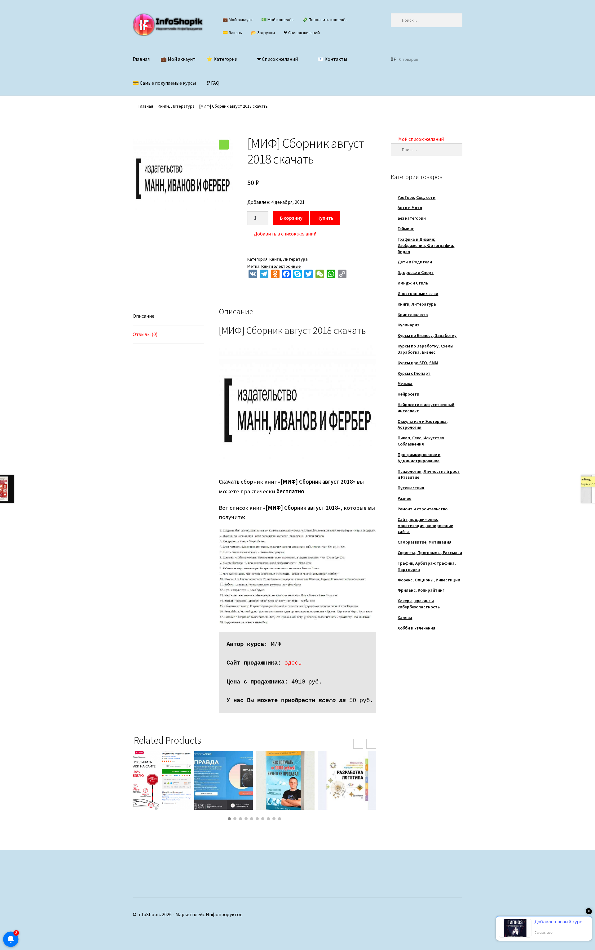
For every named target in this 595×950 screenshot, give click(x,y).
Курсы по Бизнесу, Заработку (427, 335)
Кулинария (409, 325)
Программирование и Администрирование (419, 458)
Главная (141, 59)
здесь (293, 663)
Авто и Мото (410, 207)
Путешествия (411, 488)
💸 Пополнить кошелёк (325, 19)
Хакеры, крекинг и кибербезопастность (419, 604)
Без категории (412, 218)
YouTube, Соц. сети (416, 197)
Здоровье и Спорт (416, 272)
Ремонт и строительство (422, 509)
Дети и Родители (415, 262)
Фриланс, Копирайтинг (421, 590)
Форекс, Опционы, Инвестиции (429, 580)
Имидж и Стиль (413, 283)
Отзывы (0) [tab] (145, 334)
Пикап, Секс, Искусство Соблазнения (421, 441)
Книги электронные (281, 266)
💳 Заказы (233, 32)
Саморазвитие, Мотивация (425, 542)
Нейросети (408, 394)
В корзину (291, 218)
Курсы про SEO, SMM (418, 362)
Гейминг (406, 228)
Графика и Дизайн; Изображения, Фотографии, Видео (426, 245)
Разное (404, 498)
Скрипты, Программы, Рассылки (430, 552)
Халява (405, 617)
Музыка (405, 383)
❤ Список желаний (302, 32)
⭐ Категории (221, 59)
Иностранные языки (418, 293)
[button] (224, 145)
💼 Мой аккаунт (238, 19)
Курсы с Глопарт (414, 373)
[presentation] (358, 744)
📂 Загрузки (263, 32)
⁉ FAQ (213, 83)
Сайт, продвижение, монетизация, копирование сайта (425, 526)
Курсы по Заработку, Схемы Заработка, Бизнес (425, 349)
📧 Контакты (332, 59)
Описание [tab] (143, 316)
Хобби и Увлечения (416, 628)
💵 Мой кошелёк (277, 19)
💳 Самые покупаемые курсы (164, 83)
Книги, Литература (176, 106)
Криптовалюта (413, 314)
